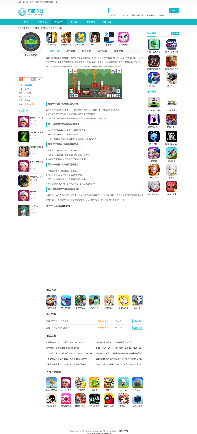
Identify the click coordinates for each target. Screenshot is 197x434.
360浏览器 (163, 15)
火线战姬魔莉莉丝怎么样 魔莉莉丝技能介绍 (114, 342)
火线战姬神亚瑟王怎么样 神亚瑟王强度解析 (64, 342)
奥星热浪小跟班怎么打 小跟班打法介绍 (62, 348)
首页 (26, 22)
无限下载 (25, 28)
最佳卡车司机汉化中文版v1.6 (58, 328)
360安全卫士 (113, 15)
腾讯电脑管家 (138, 15)
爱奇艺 (126, 15)
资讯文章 (107, 22)
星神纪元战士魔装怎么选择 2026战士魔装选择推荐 (67, 364)
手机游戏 (58, 22)
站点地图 (124, 431)
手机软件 (74, 22)
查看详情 (138, 321)
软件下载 (42, 22)
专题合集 (91, 22)
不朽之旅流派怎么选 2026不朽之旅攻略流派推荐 (66, 359)
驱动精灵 (151, 15)
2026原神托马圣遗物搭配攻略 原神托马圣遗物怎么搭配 (119, 359)
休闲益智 (45, 28)
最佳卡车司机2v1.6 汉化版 (57, 321)
